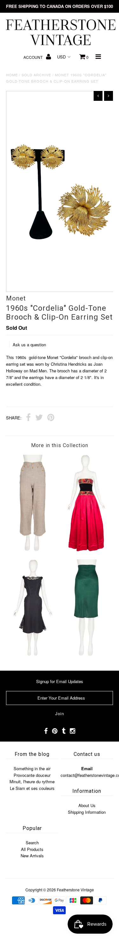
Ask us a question (29, 345)
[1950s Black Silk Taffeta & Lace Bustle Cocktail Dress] (32, 654)
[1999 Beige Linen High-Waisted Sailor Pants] (32, 550)
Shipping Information (87, 812)
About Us (87, 805)
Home (12, 74)
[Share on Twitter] (39, 418)
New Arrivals (32, 856)
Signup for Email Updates (59, 681)
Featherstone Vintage (75, 889)
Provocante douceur (32, 775)
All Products (32, 849)
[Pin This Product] (50, 418)
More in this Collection (59, 445)
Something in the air (32, 768)
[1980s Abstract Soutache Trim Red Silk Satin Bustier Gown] (86, 550)
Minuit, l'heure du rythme (32, 781)
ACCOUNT (33, 57)
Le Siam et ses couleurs (32, 788)
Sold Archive (36, 74)
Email (87, 768)
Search (32, 843)
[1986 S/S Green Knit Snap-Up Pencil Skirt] (86, 654)
